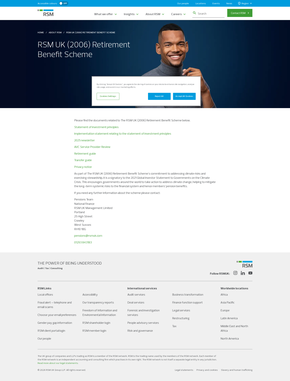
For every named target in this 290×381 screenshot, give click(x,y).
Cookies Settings (108, 96)
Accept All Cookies (184, 96)
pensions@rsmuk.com (88, 235)
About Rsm (55, 32)
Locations (201, 3)
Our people (183, 3)
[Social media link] (244, 264)
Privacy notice (83, 167)
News (229, 3)
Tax (174, 326)
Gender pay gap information (55, 323)
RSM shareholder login (96, 323)
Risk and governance (140, 330)
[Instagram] (235, 273)
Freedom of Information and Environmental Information (99, 312)
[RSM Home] (45, 12)
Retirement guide (85, 153)
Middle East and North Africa (234, 328)
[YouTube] (250, 273)
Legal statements (184, 369)
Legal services (181, 310)
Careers (176, 14)
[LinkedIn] (243, 273)
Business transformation (187, 294)
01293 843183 (83, 242)
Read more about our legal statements (58, 363)
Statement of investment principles (96, 127)
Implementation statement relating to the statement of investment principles (122, 133)
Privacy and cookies (207, 369)
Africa (224, 294)
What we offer (103, 14)
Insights (129, 14)
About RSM (153, 14)
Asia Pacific (227, 302)
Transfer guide (83, 160)
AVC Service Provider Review (92, 147)
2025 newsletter (84, 140)
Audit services (136, 294)
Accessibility (90, 294)
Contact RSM (238, 13)
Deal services (135, 302)
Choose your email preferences (57, 315)
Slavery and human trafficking (236, 369)
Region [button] (245, 3)
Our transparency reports (98, 302)
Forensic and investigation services (143, 312)
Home (41, 32)
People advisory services (143, 323)
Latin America (229, 318)
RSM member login (94, 330)
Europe (225, 310)
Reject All (159, 96)
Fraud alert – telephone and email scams (55, 304)
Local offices (45, 294)
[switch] (63, 3)
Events (216, 3)
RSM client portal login (51, 330)
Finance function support (187, 302)
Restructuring (180, 318)
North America (230, 338)
